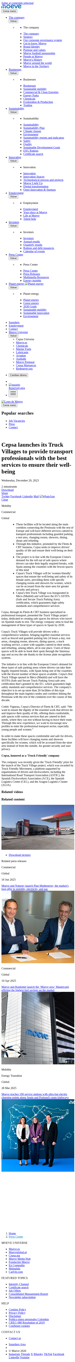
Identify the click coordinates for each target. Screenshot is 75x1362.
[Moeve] (11, 7)
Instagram (14, 1354)
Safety (27, 140)
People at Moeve (33, 56)
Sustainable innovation (36, 312)
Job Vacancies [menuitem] (17, 420)
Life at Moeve (31, 215)
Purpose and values (34, 49)
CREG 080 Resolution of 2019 (27, 1322)
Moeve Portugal (25, 362)
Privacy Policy (17, 1312)
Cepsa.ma (14, 1255)
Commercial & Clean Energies (40, 92)
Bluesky (38, 1354)
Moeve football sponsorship (39, 53)
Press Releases (31, 274)
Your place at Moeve (35, 212)
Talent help (29, 218)
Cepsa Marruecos (26, 365)
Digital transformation (35, 186)
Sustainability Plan (34, 127)
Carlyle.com (16, 1271)
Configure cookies (19, 1325)
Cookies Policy (17, 1309)
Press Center (16, 254)
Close (4, 499)
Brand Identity (31, 46)
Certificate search (33, 154)
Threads (25, 1354)
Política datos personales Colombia (29, 1319)
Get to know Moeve (34, 43)
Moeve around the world (37, 63)
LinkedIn (14, 1357)
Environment (30, 134)
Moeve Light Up (33, 183)
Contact (13, 328)
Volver (13, 21)
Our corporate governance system (42, 40)
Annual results (31, 241)
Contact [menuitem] (13, 427)
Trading (27, 105)
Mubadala (14, 1268)
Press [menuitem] (12, 424)
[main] (12, 401)
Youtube (24, 1357)
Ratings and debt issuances (38, 248)
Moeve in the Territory (36, 66)
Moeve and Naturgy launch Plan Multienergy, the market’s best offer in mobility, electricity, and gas (35, 887)
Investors (14, 222)
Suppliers (14, 322)
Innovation (15, 157)
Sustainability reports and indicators (43, 137)
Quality (27, 144)
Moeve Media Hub (20, 1258)
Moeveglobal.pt (18, 1252)
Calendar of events (34, 251)
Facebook (16, 496)
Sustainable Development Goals (41, 147)
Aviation (21, 355)
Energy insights (32, 280)
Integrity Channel (19, 1284)
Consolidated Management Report (28, 1293)
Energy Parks (31, 95)
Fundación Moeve (19, 1262)
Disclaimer (15, 1316)
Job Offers (15, 1290)
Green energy (31, 303)
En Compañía (17, 1265)
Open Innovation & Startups (39, 189)
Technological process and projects (43, 179)
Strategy (28, 36)
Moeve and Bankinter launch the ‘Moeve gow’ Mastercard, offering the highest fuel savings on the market (35, 988)
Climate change (32, 131)
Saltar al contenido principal (17, 3)
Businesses (15, 69)
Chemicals (29, 98)
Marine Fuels (23, 349)
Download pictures (20, 854)
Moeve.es (21, 342)
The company (17, 17)
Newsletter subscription (22, 1297)
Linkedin (27, 496)
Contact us (15, 1338)
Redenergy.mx (24, 368)
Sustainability (16, 108)
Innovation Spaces (33, 176)
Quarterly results (32, 244)
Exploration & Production (38, 102)
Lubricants (22, 352)
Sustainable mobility (35, 88)
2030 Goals (30, 306)
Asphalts (21, 358)
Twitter (5, 496)
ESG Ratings (30, 150)
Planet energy (31, 299)
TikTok (48, 1354)
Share (4, 493)
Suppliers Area (17, 1344)
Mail (36, 496)
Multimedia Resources (36, 277)
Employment (16, 192)
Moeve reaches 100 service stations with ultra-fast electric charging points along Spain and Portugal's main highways (35, 1096)
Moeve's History (32, 59)
